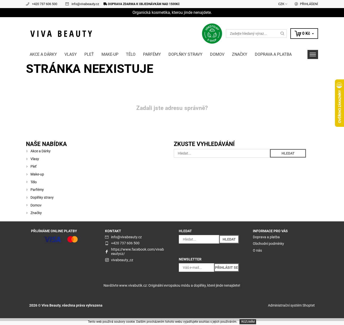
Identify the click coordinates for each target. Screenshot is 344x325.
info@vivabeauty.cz (85, 4)
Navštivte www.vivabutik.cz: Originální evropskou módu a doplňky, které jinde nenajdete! (172, 285)
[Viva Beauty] (61, 33)
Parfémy (152, 54)
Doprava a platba (273, 54)
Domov (217, 54)
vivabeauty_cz (122, 260)
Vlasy (70, 54)
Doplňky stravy (185, 54)
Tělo (130, 54)
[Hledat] (283, 33)
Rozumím (248, 321)
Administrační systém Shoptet (291, 305)
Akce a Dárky (43, 54)
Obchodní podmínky (268, 244)
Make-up (109, 54)
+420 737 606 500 (44, 4)
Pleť (89, 54)
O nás (257, 250)
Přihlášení (309, 4)
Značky (239, 54)
